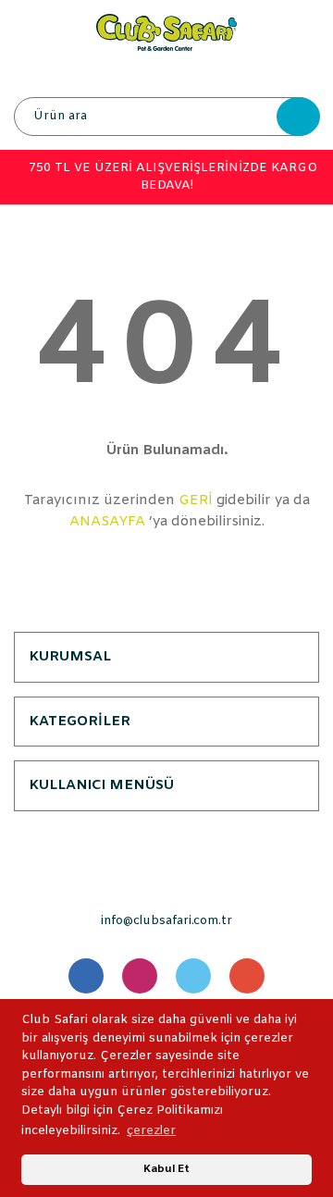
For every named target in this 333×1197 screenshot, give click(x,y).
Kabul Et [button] (166, 1169)
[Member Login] (165, 74)
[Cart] (300, 74)
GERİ (196, 500)
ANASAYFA (107, 521)
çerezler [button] (151, 1131)
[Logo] (166, 32)
